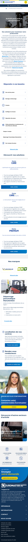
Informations (6, 510)
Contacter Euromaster (10, 478)
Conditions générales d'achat (7, 530)
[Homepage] (6, 8)
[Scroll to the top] (24, 539)
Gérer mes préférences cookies (8, 536)
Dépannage (5, 506)
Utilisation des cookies (6, 523)
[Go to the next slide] (26, 432)
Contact (4, 514)
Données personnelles (6, 524)
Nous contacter (4, 534)
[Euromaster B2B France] (9, 2)
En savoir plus (8, 321)
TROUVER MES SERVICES (15, 5)
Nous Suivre (6, 518)
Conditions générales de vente (8, 528)
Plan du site (3, 532)
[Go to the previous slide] (2, 432)
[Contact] (25, 2)
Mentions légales (5, 526)
